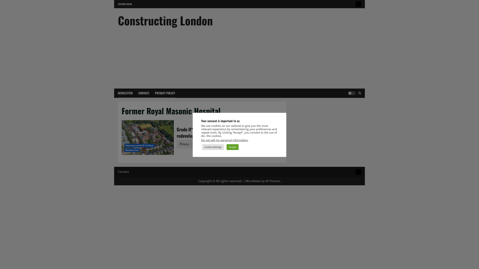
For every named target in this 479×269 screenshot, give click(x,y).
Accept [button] (232, 147)
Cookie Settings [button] (213, 147)
